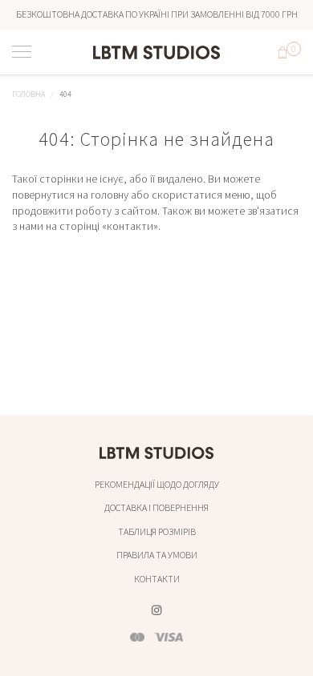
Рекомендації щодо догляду (157, 484)
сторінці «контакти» (108, 226)
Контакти (157, 579)
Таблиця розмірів (157, 531)
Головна (28, 94)
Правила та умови (156, 555)
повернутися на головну (70, 194)
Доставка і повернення (156, 507)
